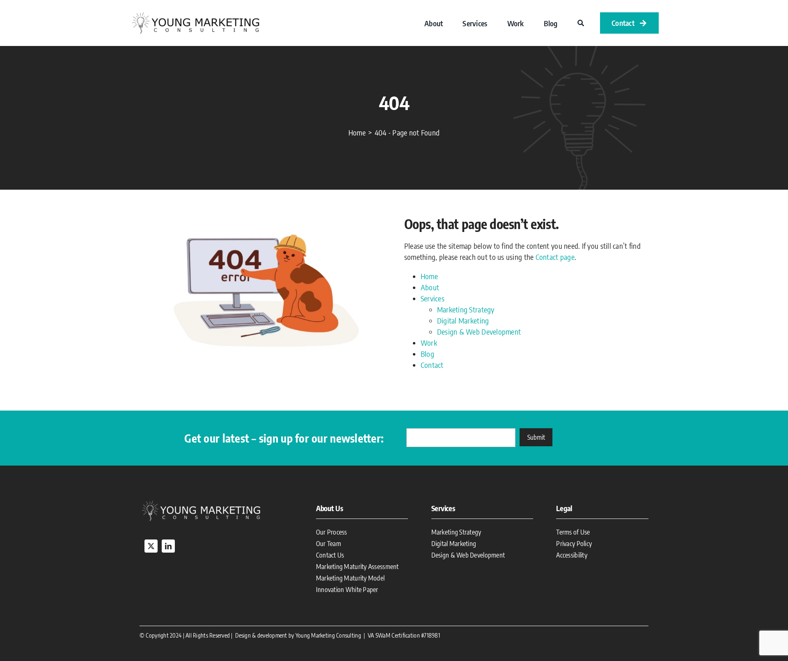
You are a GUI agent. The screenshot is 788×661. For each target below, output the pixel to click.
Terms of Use (573, 532)
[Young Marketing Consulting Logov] (195, 13)
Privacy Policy (574, 543)
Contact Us (330, 555)
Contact (432, 365)
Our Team (328, 543)
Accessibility (571, 555)
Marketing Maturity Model (350, 578)
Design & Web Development (479, 331)
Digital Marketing (463, 320)
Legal (564, 508)
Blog (427, 353)
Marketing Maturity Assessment (357, 566)
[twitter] (151, 546)
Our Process (331, 532)
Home (429, 276)
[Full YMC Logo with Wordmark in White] (201, 502)
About (430, 287)
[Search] (580, 23)
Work (429, 342)
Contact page (555, 257)
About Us (329, 508)
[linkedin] (168, 546)
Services (432, 298)
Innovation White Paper (347, 589)
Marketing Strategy (466, 309)
